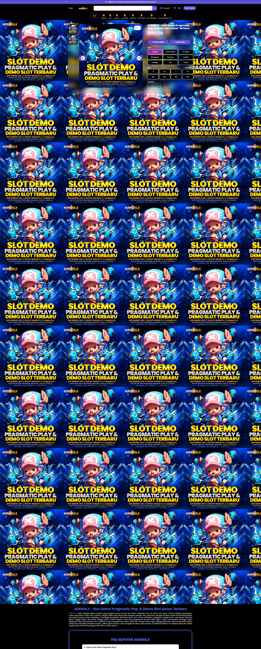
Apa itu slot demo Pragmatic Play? (101, 647)
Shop (71, 8)
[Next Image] (139, 58)
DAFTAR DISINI (158, 42)
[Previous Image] (83, 58)
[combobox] (123, 8)
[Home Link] (83, 8)
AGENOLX (73, 613)
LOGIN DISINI (180, 42)
